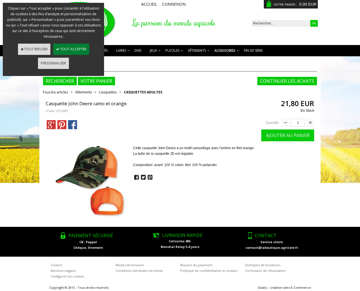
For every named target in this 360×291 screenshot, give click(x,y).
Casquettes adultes (143, 92)
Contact (56, 265)
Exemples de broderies (262, 265)
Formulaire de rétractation (265, 270)
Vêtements (197, 50)
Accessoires (224, 50)
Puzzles (172, 50)
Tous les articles (55, 92)
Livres (121, 50)
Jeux (153, 50)
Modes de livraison (130, 265)
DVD (137, 50)
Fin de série (253, 50)
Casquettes (108, 92)
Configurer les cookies (67, 276)
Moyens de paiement (196, 265)
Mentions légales (63, 270)
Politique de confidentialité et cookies (208, 270)
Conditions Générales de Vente (139, 270)
